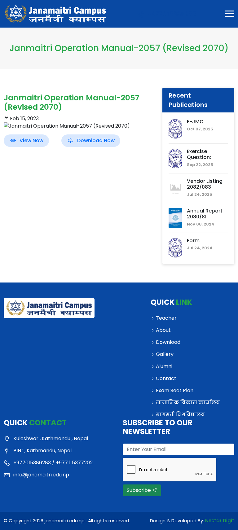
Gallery (165, 354)
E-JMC (195, 122)
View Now (31, 140)
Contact (166, 378)
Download (168, 342)
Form (193, 240)
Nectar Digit (219, 520)
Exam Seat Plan (174, 390)
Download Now (96, 140)
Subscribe (139, 490)
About (163, 330)
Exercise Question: (199, 154)
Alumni (164, 366)
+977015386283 (171, 14)
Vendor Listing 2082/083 (205, 184)
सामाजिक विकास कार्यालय (188, 402)
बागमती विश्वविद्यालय (180, 414)
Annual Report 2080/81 (205, 214)
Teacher (166, 318)
